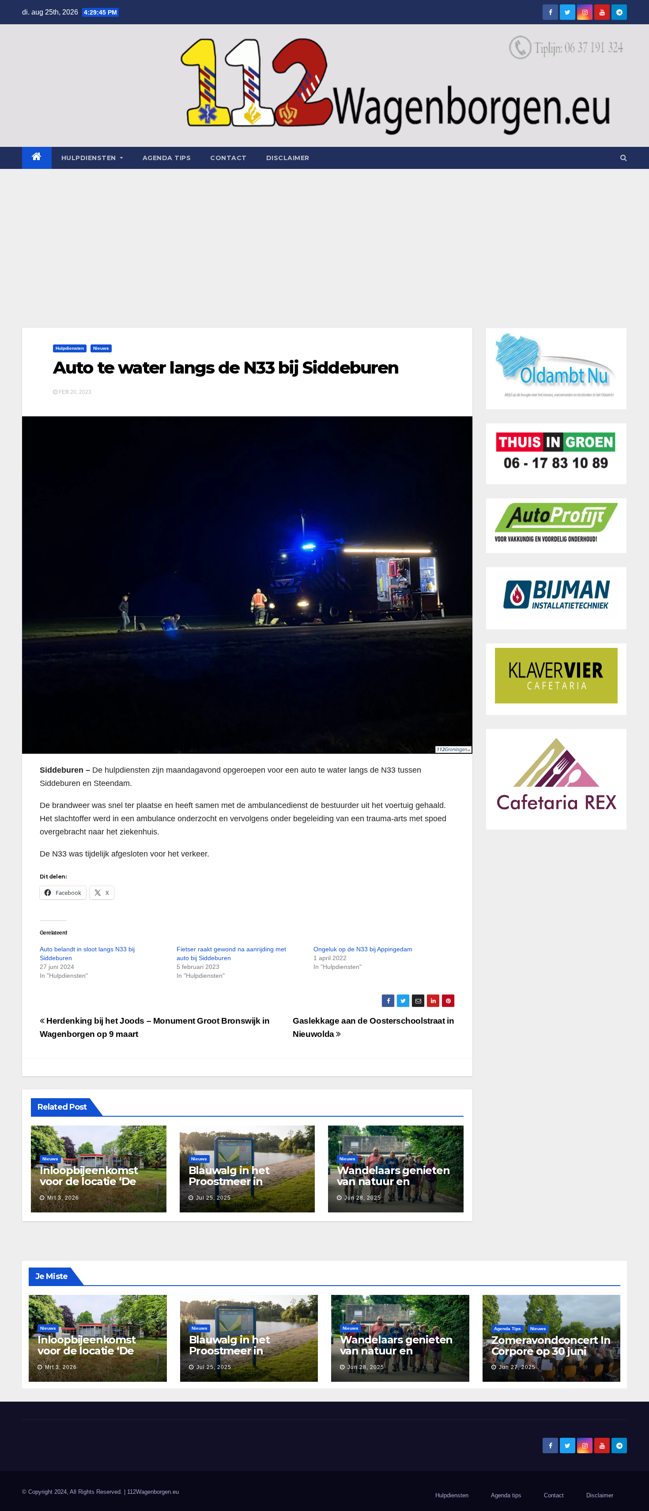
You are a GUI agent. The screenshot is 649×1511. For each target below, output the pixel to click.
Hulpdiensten (70, 348)
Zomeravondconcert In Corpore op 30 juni (551, 1346)
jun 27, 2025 (517, 1367)
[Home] (37, 158)
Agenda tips (167, 158)
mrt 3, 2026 (63, 1198)
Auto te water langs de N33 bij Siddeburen (225, 367)
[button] (623, 157)
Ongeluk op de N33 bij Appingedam (362, 949)
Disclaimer (287, 158)
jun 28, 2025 (362, 1198)
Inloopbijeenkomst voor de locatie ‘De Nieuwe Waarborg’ (89, 1181)
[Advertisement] (324, 235)
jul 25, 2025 (213, 1198)
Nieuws (101, 348)
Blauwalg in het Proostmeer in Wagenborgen (229, 1181)
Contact (228, 158)
